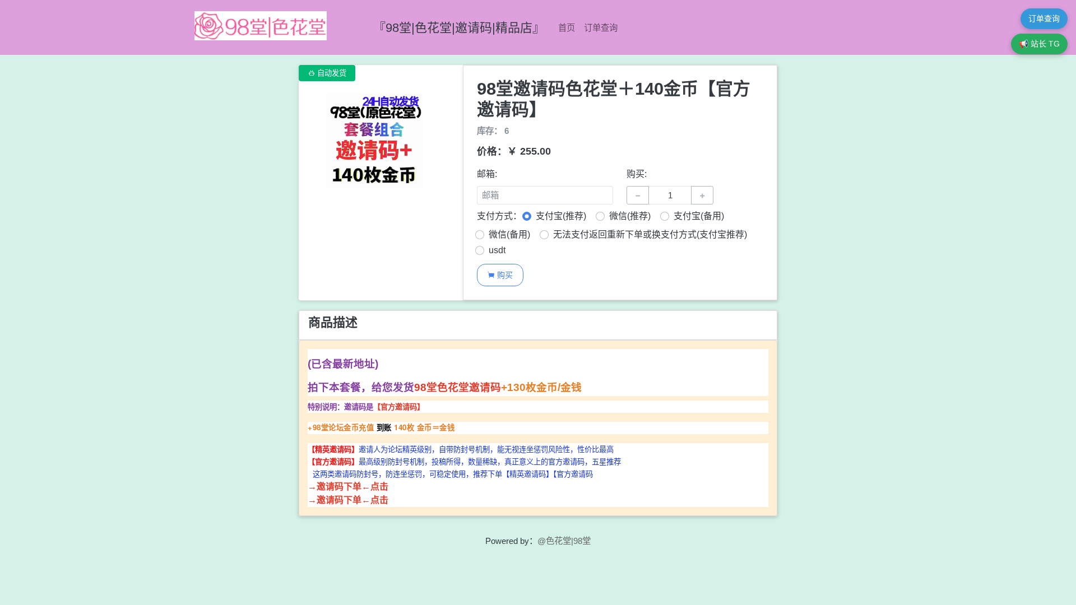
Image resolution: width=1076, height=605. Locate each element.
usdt (497, 250)
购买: (637, 174)
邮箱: (487, 174)
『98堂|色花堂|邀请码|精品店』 (459, 28)
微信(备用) (509, 234)
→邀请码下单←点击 (348, 486)
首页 (566, 27)
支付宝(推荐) (561, 216)
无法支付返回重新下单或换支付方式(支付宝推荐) (650, 234)
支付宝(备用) (699, 216)
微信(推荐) (630, 216)
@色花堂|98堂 (564, 541)
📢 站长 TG (1039, 43)
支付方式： (499, 216)
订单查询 (601, 27)
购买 (500, 275)
